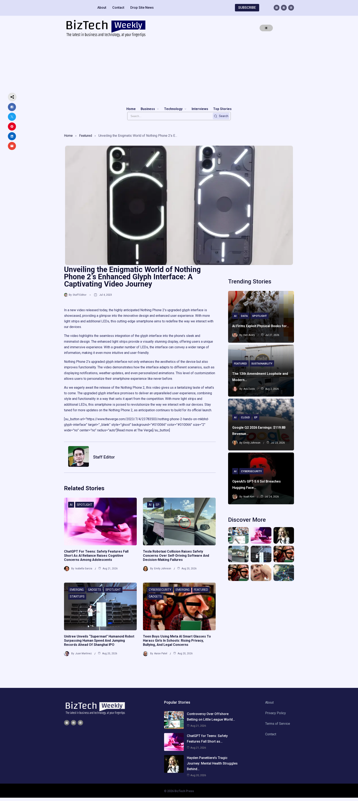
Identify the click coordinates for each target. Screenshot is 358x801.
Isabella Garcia (83, 568)
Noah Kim (248, 496)
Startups (77, 596)
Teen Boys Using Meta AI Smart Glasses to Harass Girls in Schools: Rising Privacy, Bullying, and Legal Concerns (177, 640)
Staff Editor (79, 294)
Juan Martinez (83, 653)
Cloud (245, 417)
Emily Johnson (162, 568)
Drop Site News (142, 8)
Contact (118, 8)
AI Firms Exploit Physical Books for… (260, 326)
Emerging (77, 589)
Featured (85, 136)
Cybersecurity (160, 589)
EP (157, 504)
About (101, 8)
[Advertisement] (179, 72)
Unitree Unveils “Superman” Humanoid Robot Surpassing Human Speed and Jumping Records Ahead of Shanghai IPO (99, 640)
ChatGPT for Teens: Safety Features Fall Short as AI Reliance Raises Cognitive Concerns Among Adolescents (96, 555)
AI (71, 504)
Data (244, 315)
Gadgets (94, 589)
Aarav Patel (160, 653)
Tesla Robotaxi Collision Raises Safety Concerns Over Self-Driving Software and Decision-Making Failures (176, 555)
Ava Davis (249, 388)
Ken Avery (249, 335)
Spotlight (84, 504)
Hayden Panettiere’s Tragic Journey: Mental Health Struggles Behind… (212, 763)
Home (68, 136)
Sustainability (261, 363)
